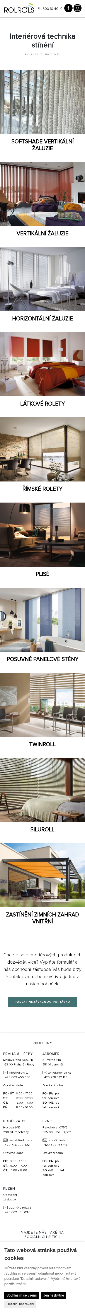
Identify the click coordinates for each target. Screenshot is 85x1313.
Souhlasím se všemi (22, 1295)
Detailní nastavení (20, 1304)
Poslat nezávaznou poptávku (42, 1002)
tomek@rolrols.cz (59, 1072)
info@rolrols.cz (19, 1072)
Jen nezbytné (53, 1295)
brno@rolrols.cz (58, 1140)
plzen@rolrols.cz (20, 1207)
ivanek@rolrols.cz (20, 1140)
